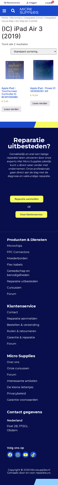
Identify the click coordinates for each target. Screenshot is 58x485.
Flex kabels (15, 264)
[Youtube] (25, 455)
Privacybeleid (16, 393)
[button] (4, 11)
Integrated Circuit (33, 17)
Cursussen (14, 287)
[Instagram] (18, 455)
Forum (11, 294)
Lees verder (11, 109)
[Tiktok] (33, 455)
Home (5, 17)
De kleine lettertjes (20, 387)
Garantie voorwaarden (22, 399)
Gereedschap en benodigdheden (18, 273)
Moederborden (17, 258)
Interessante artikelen (22, 381)
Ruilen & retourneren (21, 331)
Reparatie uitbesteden (22, 281)
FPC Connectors (18, 252)
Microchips (14, 245)
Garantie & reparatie (21, 337)
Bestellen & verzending (23, 325)
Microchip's (16, 17)
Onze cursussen (18, 368)
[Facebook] (10, 455)
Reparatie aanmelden (22, 318)
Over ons (13, 362)
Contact (12, 312)
